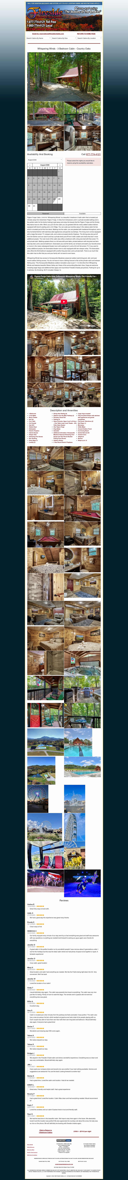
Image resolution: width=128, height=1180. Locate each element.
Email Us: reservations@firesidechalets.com (48, 34)
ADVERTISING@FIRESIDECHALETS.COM (64, 1164)
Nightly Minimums (30, 1147)
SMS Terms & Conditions (32, 1155)
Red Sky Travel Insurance (32, 1152)
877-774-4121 (93, 154)
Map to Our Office (30, 1149)
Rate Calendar (30, 1144)
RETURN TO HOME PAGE (86, 34)
